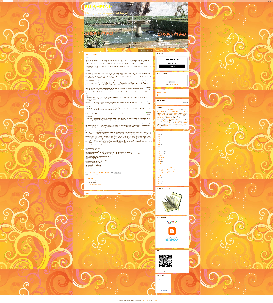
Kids (187, 116)
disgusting (169, 113)
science (161, 124)
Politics (184, 121)
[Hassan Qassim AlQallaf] (163, 289)
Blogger (155, 300)
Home (119, 193)
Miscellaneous (183, 117)
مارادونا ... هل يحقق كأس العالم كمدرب (167, 169)
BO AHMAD (98, 6)
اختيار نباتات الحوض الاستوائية (165, 172)
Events (158, 114)
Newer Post (88, 193)
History (164, 116)
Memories (169, 117)
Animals (163, 109)
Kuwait (160, 117)
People (165, 121)
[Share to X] (117, 173)
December (161, 151)
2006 (159, 183)
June (160, 163)
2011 (159, 148)
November (161, 153)
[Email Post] (112, 172)
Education (91, 174)
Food (163, 114)
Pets (173, 121)
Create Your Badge (163, 290)
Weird (178, 126)
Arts (179, 109)
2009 (159, 177)
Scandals (185, 122)
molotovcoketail (145, 300)
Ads (157, 109)
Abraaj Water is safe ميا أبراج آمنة (166, 167)
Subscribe (172, 66)
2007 (159, 181)
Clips (168, 111)
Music (183, 119)
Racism (170, 122)
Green (94, 174)
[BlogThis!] (116, 173)
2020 (159, 134)
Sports (167, 124)
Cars (157, 111)
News (158, 121)
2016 (159, 138)
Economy (176, 113)
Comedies (175, 111)
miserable (159, 119)
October (161, 155)
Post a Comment (90, 187)
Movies (177, 119)
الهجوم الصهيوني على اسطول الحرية (166, 170)
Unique (165, 126)
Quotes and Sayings (161, 122)
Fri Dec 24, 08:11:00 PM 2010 (95, 184)
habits (97, 174)
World (160, 127)
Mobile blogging (169, 119)
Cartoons (162, 111)
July (160, 161)
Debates (161, 113)
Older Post (149, 193)
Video (173, 125)
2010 (159, 150)
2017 (159, 136)
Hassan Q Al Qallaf (162, 92)
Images (101, 174)
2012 (159, 146)
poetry (178, 121)
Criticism (185, 111)
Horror (175, 116)
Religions (176, 122)
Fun (169, 114)
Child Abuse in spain (163, 165)
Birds (185, 109)
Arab (168, 109)
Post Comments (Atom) (121, 197)
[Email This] (114, 173)
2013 (159, 144)
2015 (159, 140)
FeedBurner (175, 84)
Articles (173, 109)
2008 (159, 179)
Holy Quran (170, 116)
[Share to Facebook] (118, 173)
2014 (159, 142)
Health (158, 116)
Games (174, 114)
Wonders (185, 125)
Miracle (176, 117)
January (161, 175)
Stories (173, 124)
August (161, 159)
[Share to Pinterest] (120, 173)
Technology (180, 124)
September (162, 157)
